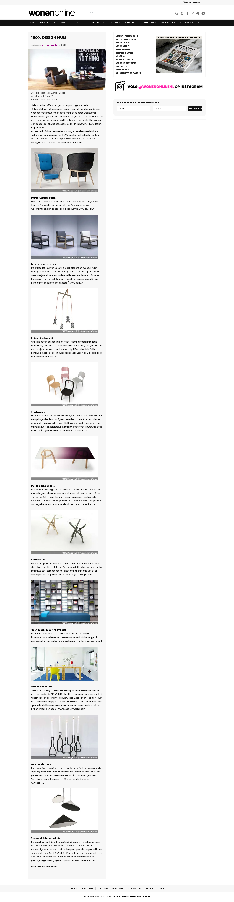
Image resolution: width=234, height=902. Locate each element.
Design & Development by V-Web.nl (131, 896)
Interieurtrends (49, 45)
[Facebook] (187, 14)
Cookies (161, 888)
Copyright (103, 888)
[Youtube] (203, 14)
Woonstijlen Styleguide (191, 2)
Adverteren (87, 888)
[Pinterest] (198, 14)
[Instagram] (177, 14)
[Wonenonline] (52, 12)
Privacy (149, 888)
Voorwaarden (134, 888)
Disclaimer (117, 888)
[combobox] (115, 12)
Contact (73, 888)
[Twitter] (193, 14)
